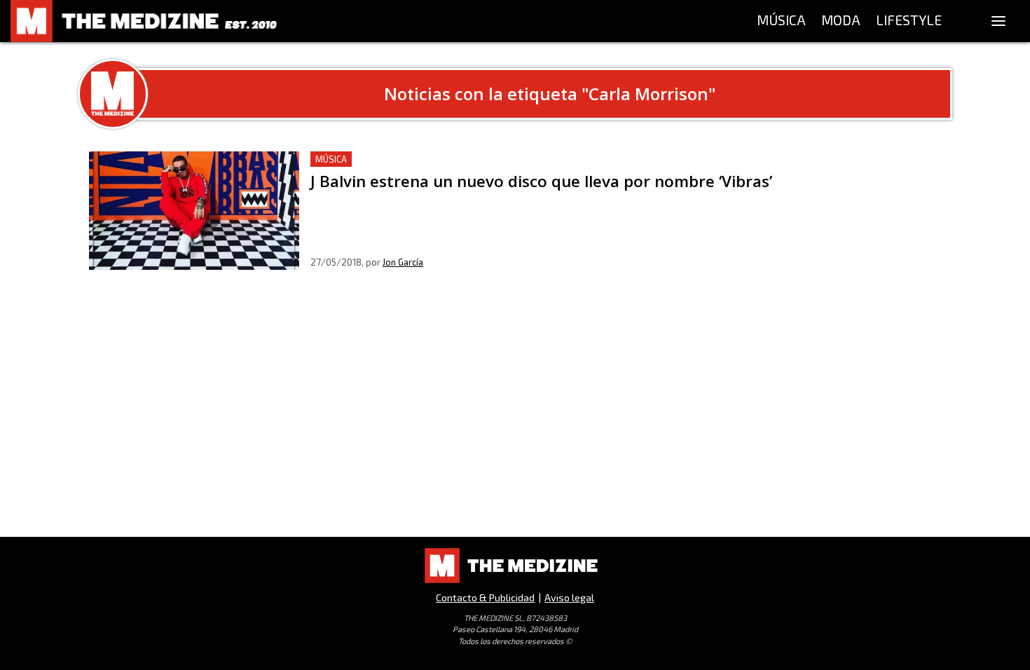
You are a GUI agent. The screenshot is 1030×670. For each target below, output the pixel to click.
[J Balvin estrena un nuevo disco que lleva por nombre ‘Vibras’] (194, 210)
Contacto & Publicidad (485, 597)
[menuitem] (781, 21)
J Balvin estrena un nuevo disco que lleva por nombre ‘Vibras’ (464, 159)
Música (331, 159)
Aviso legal (569, 597)
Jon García (403, 262)
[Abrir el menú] (998, 21)
